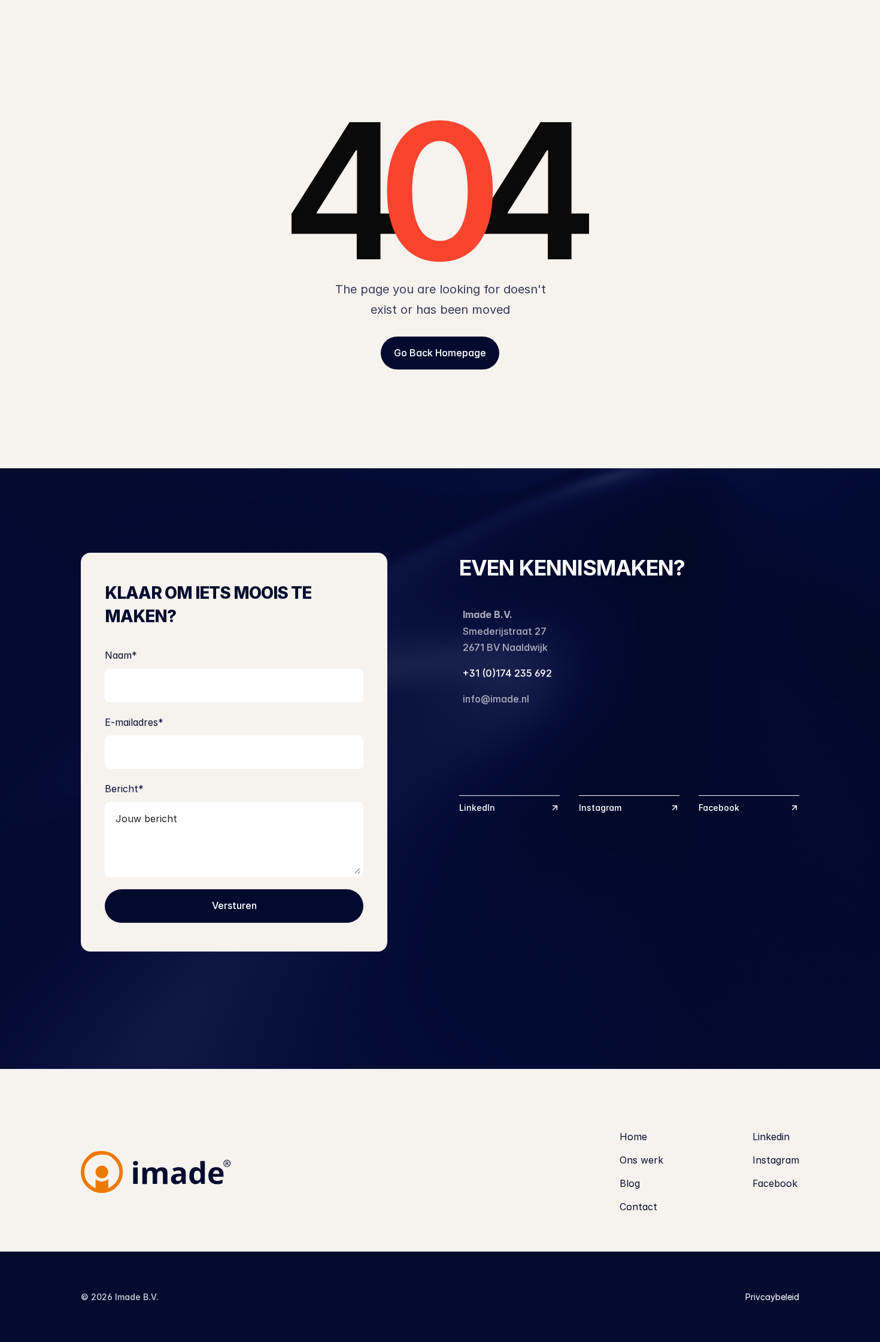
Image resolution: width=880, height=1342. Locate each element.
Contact (809, 28)
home (563, 28)
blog (729, 28)
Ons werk (647, 28)
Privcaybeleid (772, 1297)
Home (633, 1137)
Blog (630, 1183)
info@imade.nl (496, 699)
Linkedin (771, 1137)
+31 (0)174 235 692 (507, 673)
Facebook (774, 1183)
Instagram (775, 1160)
